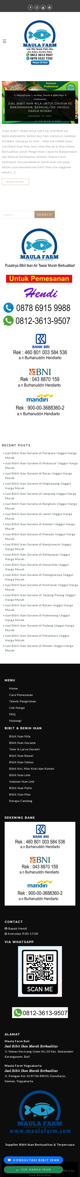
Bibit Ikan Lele (19, 775)
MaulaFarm (23, 95)
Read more (15, 181)
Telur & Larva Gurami (24, 749)
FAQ (12, 714)
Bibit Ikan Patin (20, 788)
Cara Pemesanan (21, 694)
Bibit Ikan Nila (20, 736)
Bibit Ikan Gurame (22, 742)
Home (13, 688)
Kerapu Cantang (20, 800)
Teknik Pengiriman (22, 701)
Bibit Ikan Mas (20, 794)
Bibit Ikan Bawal (21, 755)
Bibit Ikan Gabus (21, 762)
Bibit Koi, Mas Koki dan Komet (31, 768)
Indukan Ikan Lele (21, 781)
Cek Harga (17, 707)
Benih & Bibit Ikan (53, 95)
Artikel (38, 95)
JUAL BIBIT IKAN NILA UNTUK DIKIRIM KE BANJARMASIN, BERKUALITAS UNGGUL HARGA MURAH (40, 107)
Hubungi (15, 720)
